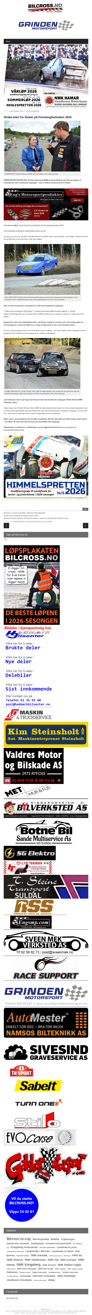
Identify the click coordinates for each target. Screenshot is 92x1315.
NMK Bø (77, 1255)
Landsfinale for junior (67, 1247)
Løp (85, 509)
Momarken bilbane (23, 1256)
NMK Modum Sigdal (69, 1264)
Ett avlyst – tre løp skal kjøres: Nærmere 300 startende (24, 513)
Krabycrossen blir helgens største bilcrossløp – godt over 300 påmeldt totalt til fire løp (36, 518)
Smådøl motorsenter (70, 1272)
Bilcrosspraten (41, 1239)
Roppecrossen (24, 1272)
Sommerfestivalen (12, 1276)
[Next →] (85, 525)
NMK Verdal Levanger (75, 1269)
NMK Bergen (67, 1255)
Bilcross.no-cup (19, 1239)
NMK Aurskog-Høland (55, 1255)
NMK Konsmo (49, 1265)
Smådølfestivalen (54, 1272)
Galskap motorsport (11, 236)
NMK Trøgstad (60, 1269)
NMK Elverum (15, 1259)
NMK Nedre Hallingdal (26, 1269)
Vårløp (51, 1280)
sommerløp (25, 1276)
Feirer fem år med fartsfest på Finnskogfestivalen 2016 (41, 225)
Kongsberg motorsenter (24, 1247)
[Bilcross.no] (46, 13)
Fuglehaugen (68, 1239)
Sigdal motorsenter (39, 1272)
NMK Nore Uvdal (45, 1269)
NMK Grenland (68, 1260)
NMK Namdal (11, 1269)
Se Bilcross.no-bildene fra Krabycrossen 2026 (21, 515)
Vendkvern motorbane (19, 1280)
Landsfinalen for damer (62, 1251)
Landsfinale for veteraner (15, 1251)
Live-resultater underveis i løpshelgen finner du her (25, 231)
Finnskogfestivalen (34, 521)
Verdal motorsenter (40, 1280)
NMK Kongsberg (28, 1264)
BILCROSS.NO (12, 1298)
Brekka (55, 1239)
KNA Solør (48, 521)
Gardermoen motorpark (18, 1243)
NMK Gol (53, 1259)
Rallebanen (12, 1272)
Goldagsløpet (37, 1243)
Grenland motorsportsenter (58, 1243)
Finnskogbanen (18, 521)
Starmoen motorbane (44, 1276)
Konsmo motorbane (47, 1247)
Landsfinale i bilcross (37, 1251)
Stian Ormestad (32, 111)
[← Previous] (6, 525)
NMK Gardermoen (35, 1259)
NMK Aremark (39, 1255)
